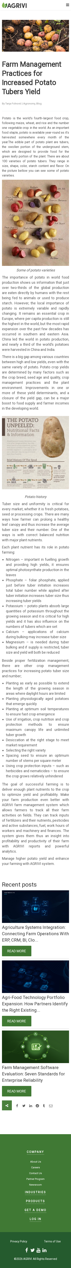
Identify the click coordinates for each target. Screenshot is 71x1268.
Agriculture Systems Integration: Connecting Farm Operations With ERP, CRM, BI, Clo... (35, 934)
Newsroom (35, 1184)
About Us (35, 1161)
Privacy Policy (18, 1241)
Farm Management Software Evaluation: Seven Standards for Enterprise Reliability (33, 1074)
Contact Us (35, 1173)
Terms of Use (52, 1241)
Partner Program (35, 1178)
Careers (35, 1167)
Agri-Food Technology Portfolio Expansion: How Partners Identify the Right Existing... (35, 1004)
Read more (16, 951)
